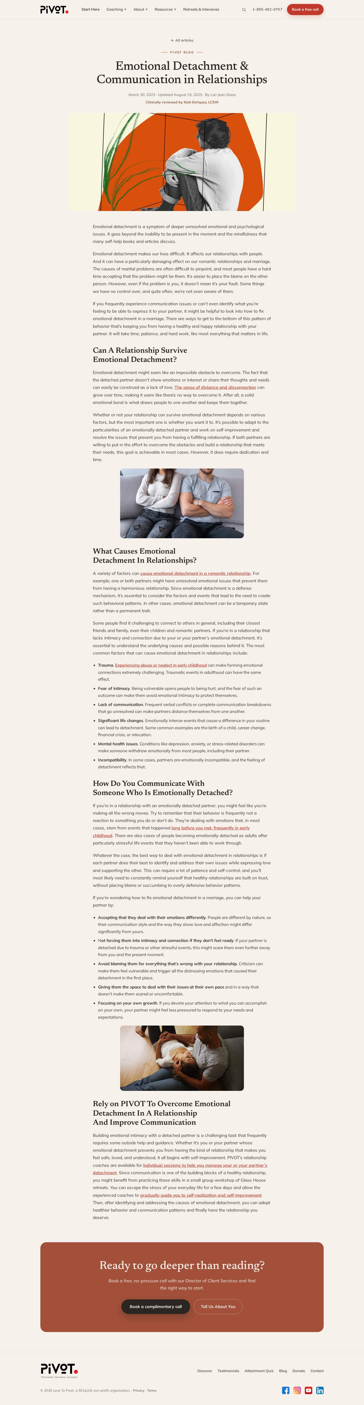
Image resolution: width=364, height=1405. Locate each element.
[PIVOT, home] (54, 10)
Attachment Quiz (259, 1370)
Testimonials (228, 1370)
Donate (298, 1370)
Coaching (116, 9)
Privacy (138, 1390)
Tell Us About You (218, 1306)
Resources (165, 9)
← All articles (182, 40)
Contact (317, 1370)
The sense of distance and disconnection (215, 387)
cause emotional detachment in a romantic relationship (195, 573)
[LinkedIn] (320, 1390)
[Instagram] (297, 1390)
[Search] (244, 9)
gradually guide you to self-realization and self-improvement (200, 1195)
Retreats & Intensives (201, 9)
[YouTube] (308, 1390)
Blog (283, 1370)
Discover (204, 1370)
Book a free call (305, 9)
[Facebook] (285, 1390)
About (140, 9)
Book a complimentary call (156, 1306)
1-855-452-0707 (268, 9)
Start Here (90, 9)
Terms (151, 1390)
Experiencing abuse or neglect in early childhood (161, 665)
